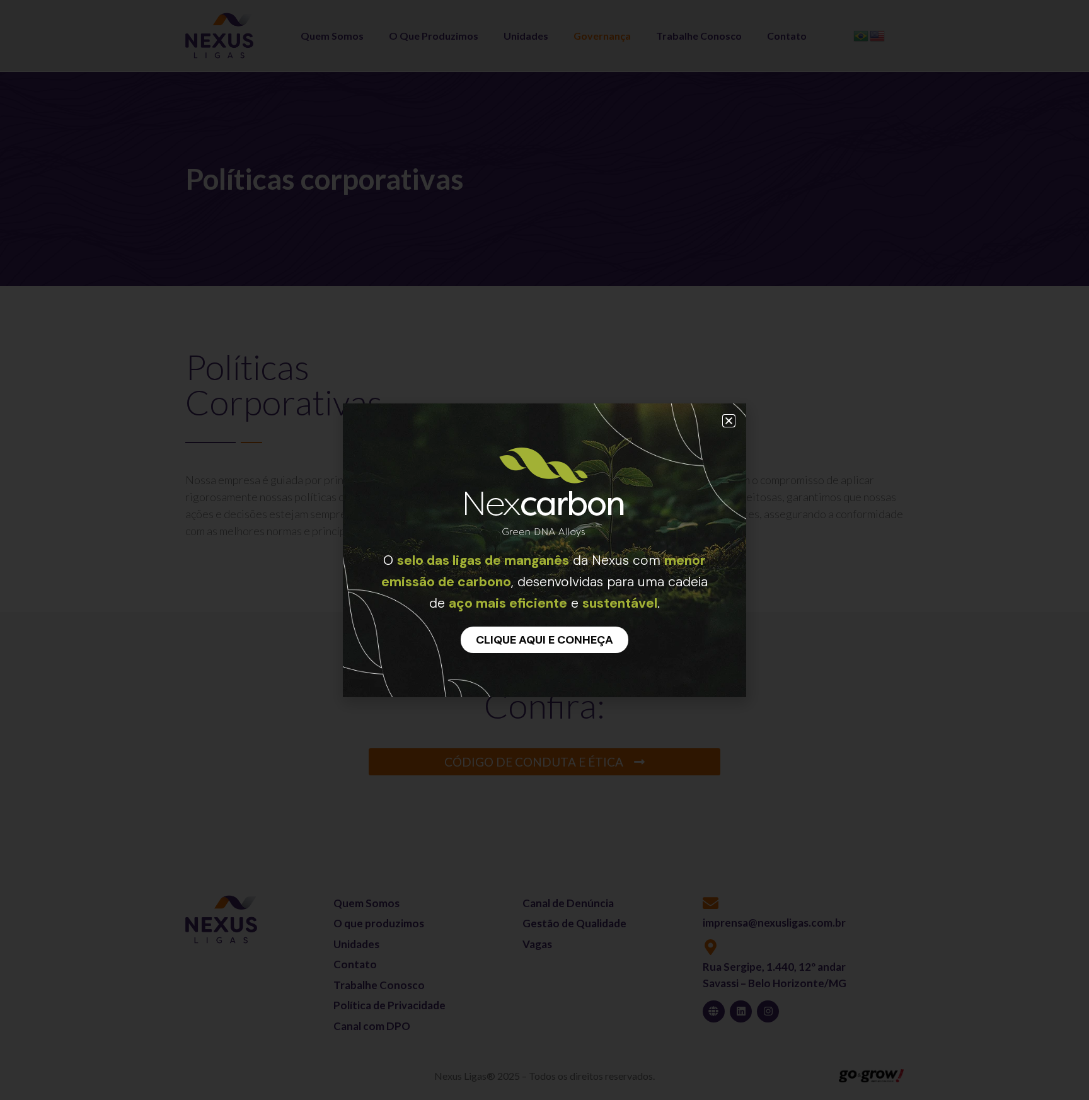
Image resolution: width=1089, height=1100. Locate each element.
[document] (544, 550)
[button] (729, 421)
